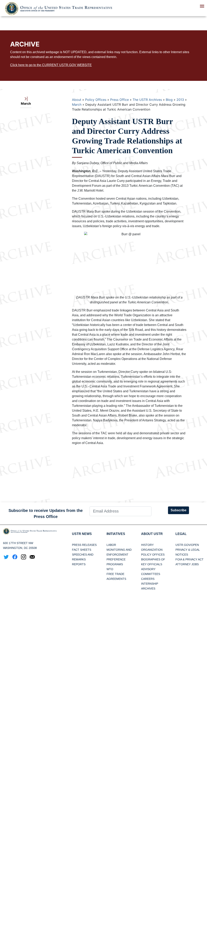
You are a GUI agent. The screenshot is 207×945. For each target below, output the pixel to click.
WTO (110, 569)
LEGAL (181, 534)
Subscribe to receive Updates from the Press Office (45, 513)
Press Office (119, 100)
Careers (147, 578)
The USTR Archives (147, 100)
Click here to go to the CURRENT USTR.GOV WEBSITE (51, 65)
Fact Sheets (81, 549)
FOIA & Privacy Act (189, 559)
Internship (149, 583)
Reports (79, 564)
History (147, 544)
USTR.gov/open (187, 544)
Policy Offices (95, 100)
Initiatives (116, 534)
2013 (180, 100)
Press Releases (84, 544)
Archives (148, 588)
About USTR (152, 534)
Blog (169, 100)
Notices (181, 554)
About (76, 100)
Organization (152, 549)
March (76, 104)
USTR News (82, 534)
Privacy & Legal (187, 549)
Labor (111, 544)
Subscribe (178, 510)
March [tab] (26, 103)
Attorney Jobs (187, 564)
